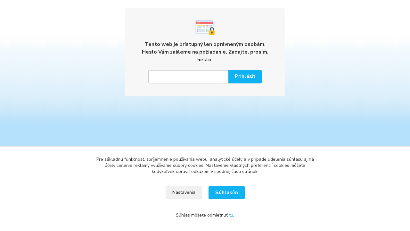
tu (231, 215)
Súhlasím (226, 192)
